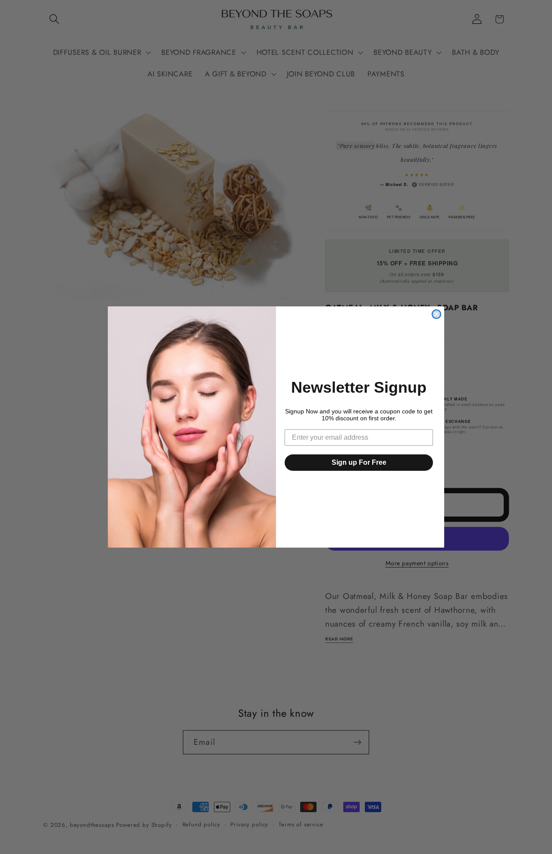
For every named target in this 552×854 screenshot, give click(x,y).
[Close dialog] (436, 314)
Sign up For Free (359, 462)
